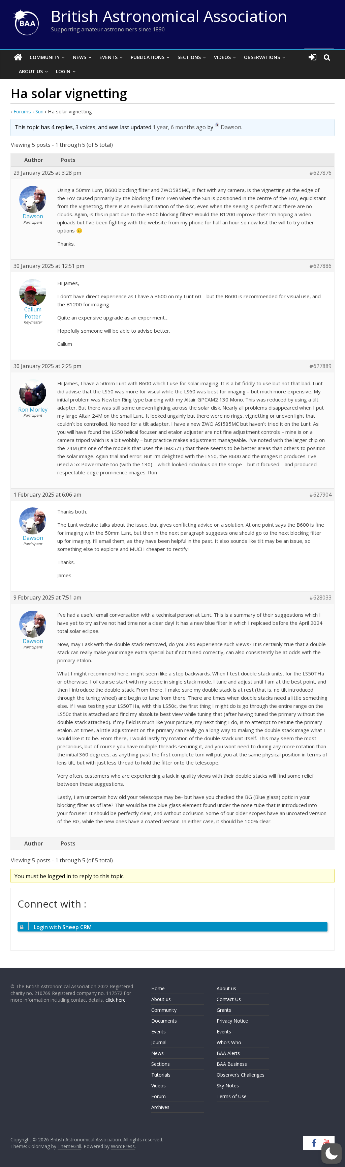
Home (158, 988)
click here (115, 1000)
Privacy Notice (232, 1021)
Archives (160, 1107)
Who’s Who (229, 1042)
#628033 (320, 597)
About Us (31, 71)
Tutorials (160, 1075)
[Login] (312, 57)
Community (45, 57)
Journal (158, 1042)
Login (63, 71)
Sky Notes (228, 1085)
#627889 (320, 366)
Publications (147, 57)
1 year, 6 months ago (179, 127)
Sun (39, 111)
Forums (22, 111)
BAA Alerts (228, 1053)
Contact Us (229, 999)
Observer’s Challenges (240, 1075)
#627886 (320, 266)
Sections (189, 57)
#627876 (320, 172)
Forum (158, 1096)
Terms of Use (232, 1096)
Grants (224, 1010)
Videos (222, 57)
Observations (262, 57)
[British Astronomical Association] (18, 57)
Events (108, 57)
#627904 (320, 494)
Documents (164, 1021)
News (79, 57)
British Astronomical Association (169, 15)
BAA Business (232, 1064)
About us (161, 999)
